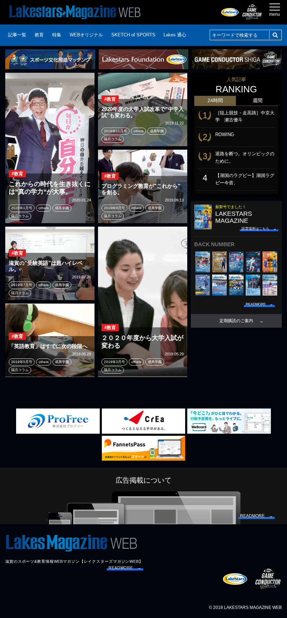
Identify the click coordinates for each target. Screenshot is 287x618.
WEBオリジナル (86, 34)
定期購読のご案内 (236, 321)
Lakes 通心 (174, 34)
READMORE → (124, 568)
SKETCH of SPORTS (133, 34)
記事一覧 (17, 34)
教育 (39, 34)
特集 (56, 34)
